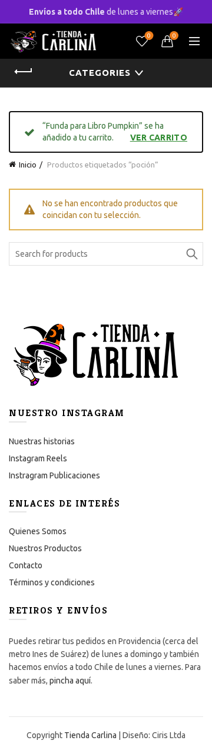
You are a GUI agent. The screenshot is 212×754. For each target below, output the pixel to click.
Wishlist (149, 35)
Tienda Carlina (90, 735)
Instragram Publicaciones (54, 475)
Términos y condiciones (52, 582)
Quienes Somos (38, 531)
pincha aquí (70, 680)
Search (191, 254)
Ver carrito (158, 137)
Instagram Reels (38, 458)
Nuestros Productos (45, 548)
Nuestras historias (42, 441)
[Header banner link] (106, 12)
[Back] (23, 71)
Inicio (28, 164)
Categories (100, 73)
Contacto (25, 565)
